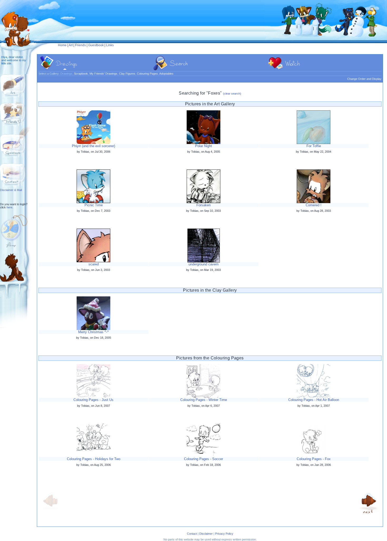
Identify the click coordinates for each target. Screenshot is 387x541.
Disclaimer (206, 533)
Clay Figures (127, 73)
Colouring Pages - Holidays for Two (93, 459)
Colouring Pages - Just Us (93, 400)
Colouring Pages (147, 73)
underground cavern (203, 264)
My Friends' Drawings (103, 73)
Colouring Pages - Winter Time (203, 400)
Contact (192, 533)
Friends (80, 45)
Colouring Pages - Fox (314, 459)
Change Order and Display (364, 78)
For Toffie (313, 146)
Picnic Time (94, 205)
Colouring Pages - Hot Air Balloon (313, 400)
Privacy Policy (224, 533)
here (9, 207)
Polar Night (203, 146)
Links (110, 45)
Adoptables (166, 73)
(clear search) (232, 93)
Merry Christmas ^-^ (93, 332)
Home (62, 45)
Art (71, 45)
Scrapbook (81, 73)
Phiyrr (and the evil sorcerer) (93, 146)
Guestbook (96, 45)
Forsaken (203, 205)
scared (93, 264)
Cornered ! (313, 205)
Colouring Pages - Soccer (203, 459)
